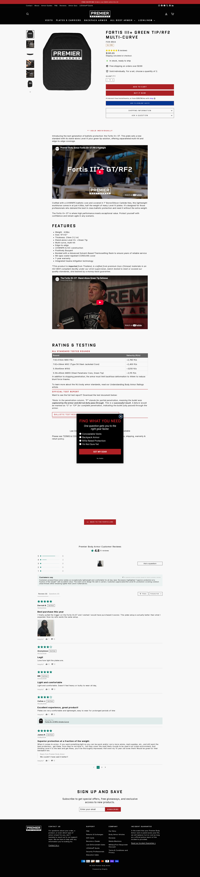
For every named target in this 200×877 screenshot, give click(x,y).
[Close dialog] (121, 416)
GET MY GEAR (100, 451)
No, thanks (100, 458)
